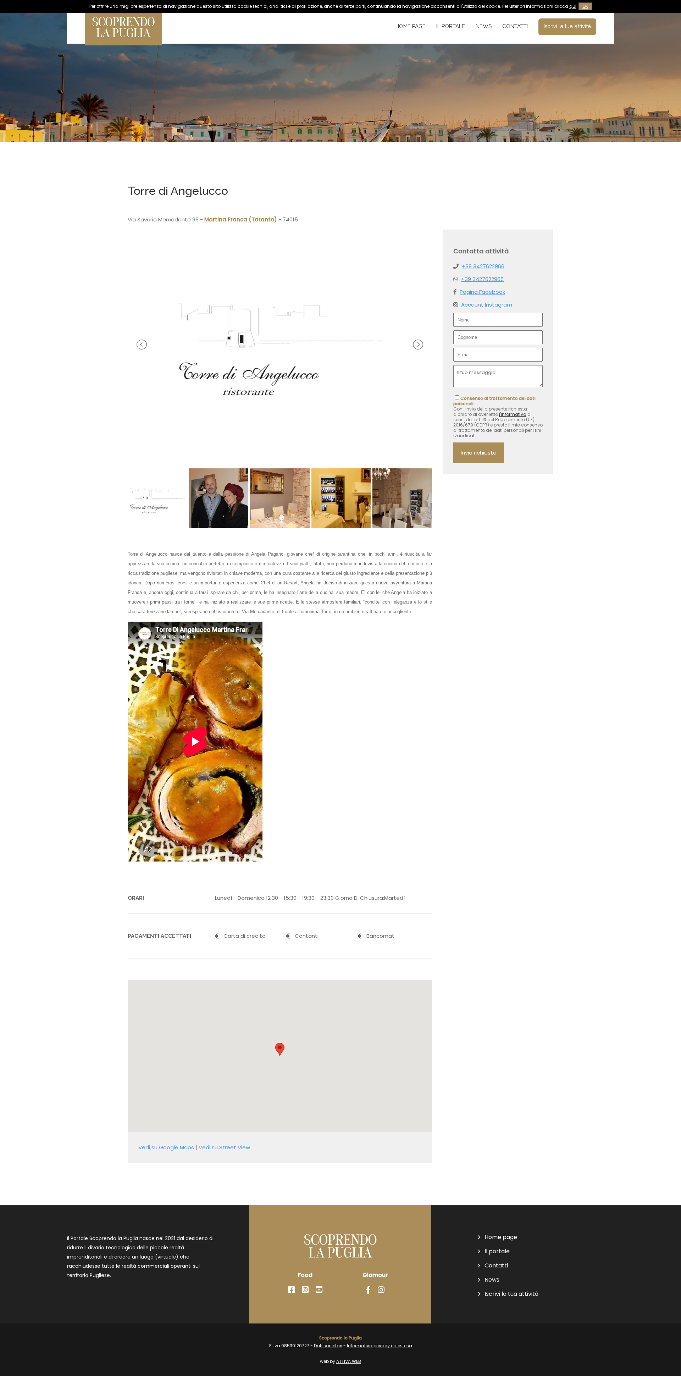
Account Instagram (486, 304)
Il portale (450, 26)
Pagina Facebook (482, 292)
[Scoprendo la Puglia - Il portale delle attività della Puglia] (123, 40)
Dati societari (328, 1346)
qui (572, 6)
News (484, 26)
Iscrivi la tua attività (567, 26)
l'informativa (512, 414)
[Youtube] (319, 1289)
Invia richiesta (479, 452)
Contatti (515, 26)
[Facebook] (291, 1289)
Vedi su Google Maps (166, 1147)
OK (585, 6)
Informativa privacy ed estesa (379, 1346)
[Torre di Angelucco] (280, 447)
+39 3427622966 (483, 266)
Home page (410, 26)
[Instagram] (305, 1289)
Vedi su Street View (224, 1147)
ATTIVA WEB (348, 1361)
